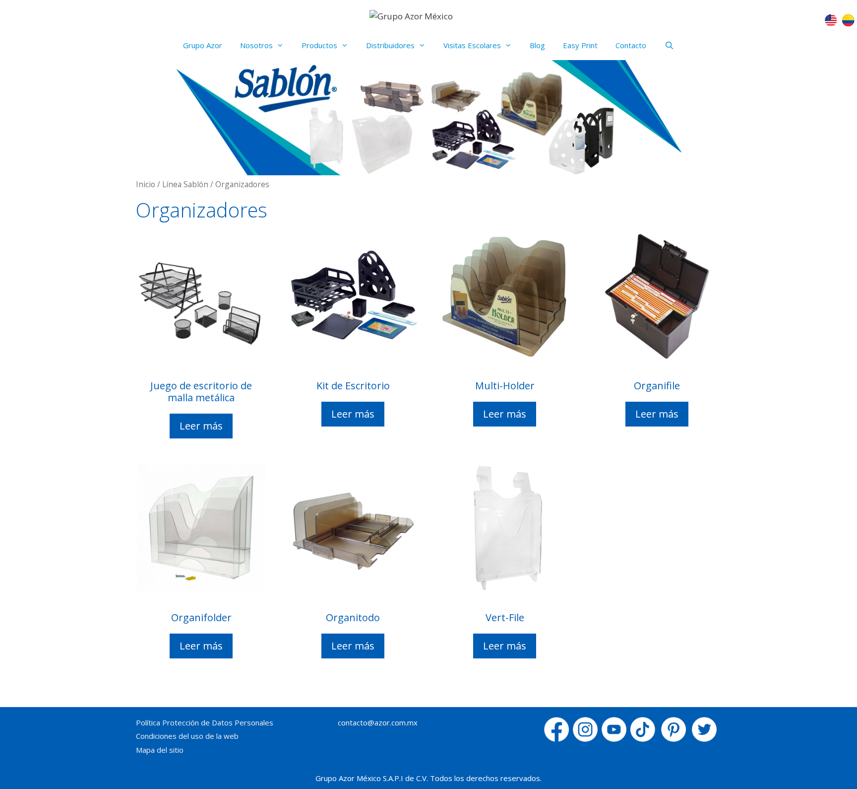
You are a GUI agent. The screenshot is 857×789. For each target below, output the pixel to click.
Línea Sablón (185, 184)
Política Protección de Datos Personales (204, 722)
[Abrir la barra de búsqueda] (668, 45)
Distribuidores (390, 45)
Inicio (145, 184)
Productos (319, 45)
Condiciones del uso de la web (187, 736)
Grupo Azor (202, 45)
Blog (537, 45)
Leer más (201, 425)
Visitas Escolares (472, 45)
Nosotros (256, 45)
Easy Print (580, 45)
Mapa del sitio (160, 750)
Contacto (630, 45)
